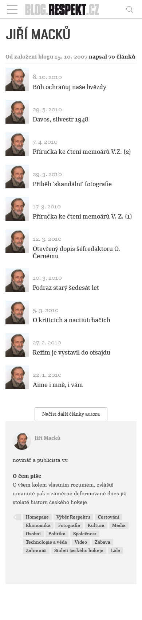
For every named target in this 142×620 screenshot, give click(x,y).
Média (119, 525)
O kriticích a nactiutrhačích (71, 320)
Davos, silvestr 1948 (60, 119)
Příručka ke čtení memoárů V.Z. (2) (82, 152)
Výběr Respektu (73, 517)
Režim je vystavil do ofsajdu (71, 352)
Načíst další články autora (71, 414)
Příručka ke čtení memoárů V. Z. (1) (82, 216)
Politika (57, 534)
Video (81, 542)
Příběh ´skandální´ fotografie (72, 184)
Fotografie (69, 525)
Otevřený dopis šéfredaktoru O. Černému (76, 252)
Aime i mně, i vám (58, 385)
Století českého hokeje (78, 550)
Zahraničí (36, 550)
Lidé (115, 550)
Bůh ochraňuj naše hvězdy (69, 87)
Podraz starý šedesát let (66, 288)
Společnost (84, 534)
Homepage (37, 517)
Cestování (108, 517)
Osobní (33, 534)
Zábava (102, 542)
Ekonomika (38, 525)
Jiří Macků (47, 438)
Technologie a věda (46, 542)
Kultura (96, 525)
